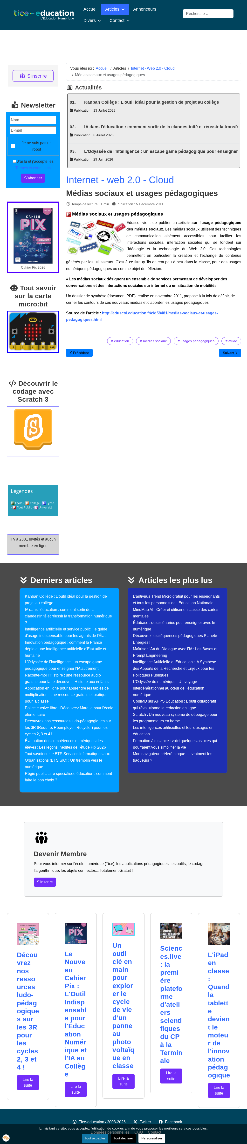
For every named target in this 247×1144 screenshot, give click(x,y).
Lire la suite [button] (28, 1082)
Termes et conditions (33, 168)
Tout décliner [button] (123, 1138)
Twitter (145, 1122)
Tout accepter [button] (95, 1138)
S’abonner (33, 178)
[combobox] (208, 13)
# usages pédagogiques (196, 341)
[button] (6, 1138)
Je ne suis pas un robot (37, 146)
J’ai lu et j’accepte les (34, 164)
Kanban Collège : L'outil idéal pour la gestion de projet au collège (151, 102)
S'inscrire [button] (45, 882)
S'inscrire (37, 76)
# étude (231, 341)
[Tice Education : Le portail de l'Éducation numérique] (44, 15)
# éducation (120, 341)
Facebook (173, 1122)
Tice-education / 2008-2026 (102, 1122)
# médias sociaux (153, 341)
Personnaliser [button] (151, 1138)
